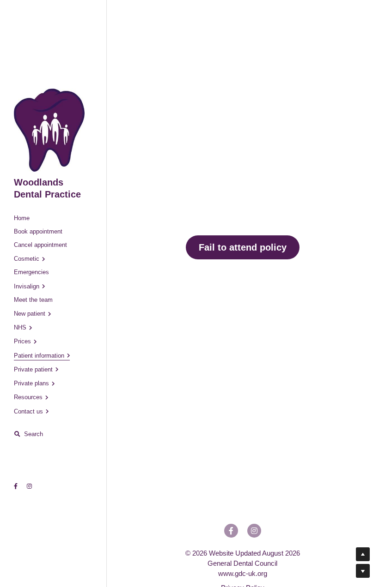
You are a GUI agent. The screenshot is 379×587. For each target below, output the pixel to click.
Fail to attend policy (243, 247)
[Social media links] (16, 487)
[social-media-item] (231, 531)
